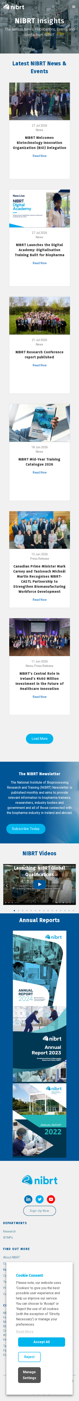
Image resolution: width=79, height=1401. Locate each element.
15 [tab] (73, 911)
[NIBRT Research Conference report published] (39, 315)
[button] (26, 829)
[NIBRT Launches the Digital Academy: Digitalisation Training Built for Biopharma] (39, 208)
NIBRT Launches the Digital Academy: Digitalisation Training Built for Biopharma (39, 250)
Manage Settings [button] (29, 1375)
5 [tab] (31, 911)
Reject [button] (29, 1357)
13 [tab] (65, 911)
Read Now (40, 156)
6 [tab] (35, 911)
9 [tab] (48, 911)
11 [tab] (56, 911)
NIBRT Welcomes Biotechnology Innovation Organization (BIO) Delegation (39, 143)
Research (9, 1231)
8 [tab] (44, 911)
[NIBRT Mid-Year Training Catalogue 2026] (39, 422)
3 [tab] (23, 911)
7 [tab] (39, 911)
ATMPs (8, 1237)
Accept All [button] (41, 1342)
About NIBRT (11, 1257)
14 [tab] (69, 911)
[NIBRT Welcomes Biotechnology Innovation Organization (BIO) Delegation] (39, 101)
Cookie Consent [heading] (29, 1275)
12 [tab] (61, 911)
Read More (24, 1332)
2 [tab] (18, 911)
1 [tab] (14, 911)
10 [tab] (52, 911)
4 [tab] (27, 911)
